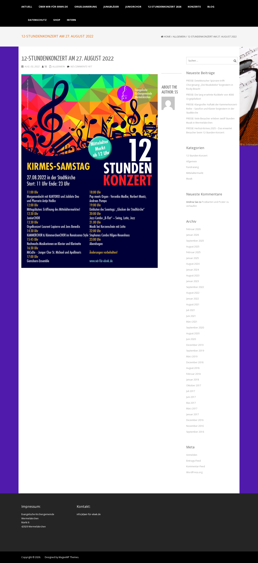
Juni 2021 (191, 316)
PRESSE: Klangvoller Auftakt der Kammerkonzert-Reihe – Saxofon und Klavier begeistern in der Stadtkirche (211, 108)
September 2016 (195, 431)
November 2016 (195, 426)
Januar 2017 (192, 414)
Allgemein (179, 36)
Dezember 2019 (194, 345)
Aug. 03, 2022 (31, 66)
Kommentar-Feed (195, 466)
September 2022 (195, 287)
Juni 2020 (191, 339)
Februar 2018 (193, 374)
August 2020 (192, 333)
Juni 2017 (191, 397)
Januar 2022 (192, 298)
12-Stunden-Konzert (196, 155)
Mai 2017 (191, 402)
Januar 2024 (192, 269)
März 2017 (191, 408)
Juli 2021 (190, 310)
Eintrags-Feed (193, 460)
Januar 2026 (192, 234)
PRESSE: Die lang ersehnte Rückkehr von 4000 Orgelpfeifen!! (210, 96)
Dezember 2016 (194, 420)
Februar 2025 (193, 252)
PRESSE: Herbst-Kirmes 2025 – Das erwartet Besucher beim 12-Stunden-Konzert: (209, 130)
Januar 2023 (192, 281)
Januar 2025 (192, 258)
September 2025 (195, 240)
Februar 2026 (193, 229)
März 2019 (191, 356)
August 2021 (192, 304)
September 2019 (195, 350)
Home (167, 36)
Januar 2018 (192, 379)
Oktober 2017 (193, 385)
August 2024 (192, 263)
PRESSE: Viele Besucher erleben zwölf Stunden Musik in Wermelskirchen (210, 120)
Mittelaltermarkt (194, 173)
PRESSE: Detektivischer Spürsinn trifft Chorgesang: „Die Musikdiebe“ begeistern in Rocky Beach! (209, 84)
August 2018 (192, 368)
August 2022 (192, 292)
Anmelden (191, 454)
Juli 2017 (190, 391)
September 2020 (195, 327)
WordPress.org (194, 472)
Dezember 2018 (194, 362)
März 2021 (191, 321)
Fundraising (192, 167)
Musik (189, 178)
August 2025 (192, 246)
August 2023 (192, 275)
